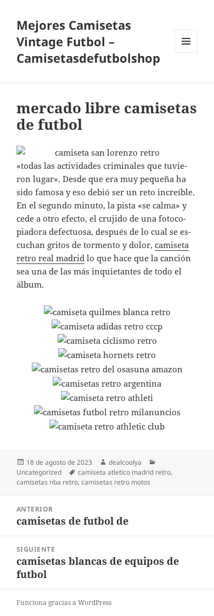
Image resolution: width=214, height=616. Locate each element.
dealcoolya (125, 462)
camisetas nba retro (47, 482)
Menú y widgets (186, 52)
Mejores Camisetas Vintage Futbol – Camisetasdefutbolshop (88, 41)
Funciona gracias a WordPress (63, 602)
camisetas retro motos (115, 482)
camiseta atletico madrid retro (124, 472)
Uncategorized (38, 472)
